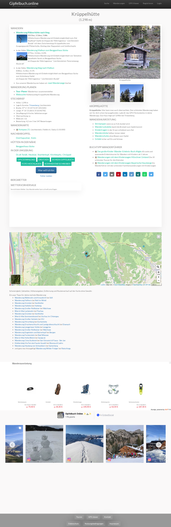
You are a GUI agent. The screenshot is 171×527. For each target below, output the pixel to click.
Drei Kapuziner (23, 138)
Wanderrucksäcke (103, 126)
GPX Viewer (134, 3)
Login (159, 3)
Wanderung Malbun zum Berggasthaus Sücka (47, 50)
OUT (168, 409)
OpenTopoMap (137, 285)
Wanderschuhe (102, 136)
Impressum (114, 523)
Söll (51, 298)
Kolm (33, 138)
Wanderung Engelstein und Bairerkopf (30, 332)
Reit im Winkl (40, 300)
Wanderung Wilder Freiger (47, 348)
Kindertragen (101, 130)
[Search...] (158, 267)
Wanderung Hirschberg (24, 322)
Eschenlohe (42, 322)
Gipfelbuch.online (23, 3)
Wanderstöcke (101, 133)
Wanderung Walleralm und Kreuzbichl (30, 298)
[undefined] (158, 236)
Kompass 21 (24, 129)
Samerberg (53, 346)
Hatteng (38, 306)
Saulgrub (41, 338)
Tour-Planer (22, 91)
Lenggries (47, 327)
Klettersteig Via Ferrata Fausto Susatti (30, 343)
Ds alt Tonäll (21, 154)
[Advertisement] (125, 196)
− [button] (158, 280)
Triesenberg (34, 105)
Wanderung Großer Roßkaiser (27, 308)
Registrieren (148, 3)
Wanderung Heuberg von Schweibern (30, 346)
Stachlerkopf (43, 154)
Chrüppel (67, 154)
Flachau (40, 311)
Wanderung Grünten (23, 303)
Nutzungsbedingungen (94, 523)
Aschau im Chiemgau (50, 316)
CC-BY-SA (146, 285)
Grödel (98, 139)
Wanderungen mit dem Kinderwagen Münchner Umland (123, 157)
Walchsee (47, 308)
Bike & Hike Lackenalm (24, 311)
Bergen (52, 332)
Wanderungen (119, 3)
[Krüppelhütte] (86, 254)
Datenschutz (73, 523)
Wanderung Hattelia (23, 306)
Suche (106, 3)
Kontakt (107, 517)
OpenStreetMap (120, 285)
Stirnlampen (100, 123)
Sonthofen (39, 303)
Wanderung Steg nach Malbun (40, 68)
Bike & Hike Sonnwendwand (26, 316)
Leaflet (103, 285)
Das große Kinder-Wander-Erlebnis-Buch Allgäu (119, 151)
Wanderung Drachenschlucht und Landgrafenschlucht (37, 324)
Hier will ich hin (46, 170)
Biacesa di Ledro (56, 343)
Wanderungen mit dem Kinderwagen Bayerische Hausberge (124, 163)
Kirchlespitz (55, 154)
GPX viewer (93, 517)
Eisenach (66, 324)
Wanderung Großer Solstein (26, 319)
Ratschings (66, 348)
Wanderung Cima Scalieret (26, 340)
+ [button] (158, 277)
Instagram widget (158, 459)
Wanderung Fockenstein (25, 335)
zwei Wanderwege (56, 83)
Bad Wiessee (43, 335)
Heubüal (32, 154)
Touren (79, 517)
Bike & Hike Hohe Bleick (25, 338)
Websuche (21, 94)
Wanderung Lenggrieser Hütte (27, 327)
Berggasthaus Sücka (25, 146)
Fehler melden (46, 176)
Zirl (42, 319)
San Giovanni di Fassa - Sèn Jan (52, 340)
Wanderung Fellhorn (23, 300)
